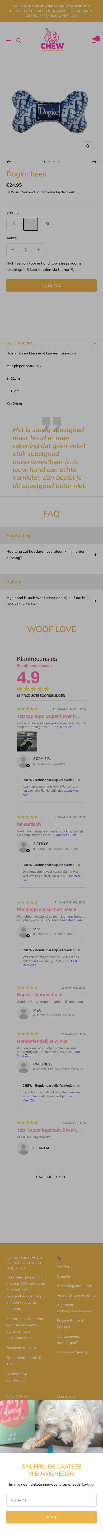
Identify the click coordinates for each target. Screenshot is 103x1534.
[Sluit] (95, 1408)
